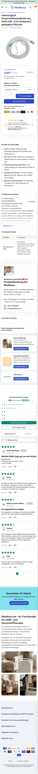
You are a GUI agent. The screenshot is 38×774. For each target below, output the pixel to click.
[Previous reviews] (5, 125)
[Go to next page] (24, 573)
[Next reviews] (32, 125)
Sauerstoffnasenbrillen (21, 356)
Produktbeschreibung (9, 194)
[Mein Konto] (30, 7)
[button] (19, 124)
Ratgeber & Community (10, 732)
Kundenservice (7, 708)
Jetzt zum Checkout (19, 101)
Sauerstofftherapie (19, 338)
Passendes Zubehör (9, 318)
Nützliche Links (7, 738)
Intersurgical (17, 374)
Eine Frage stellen (19, 427)
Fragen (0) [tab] (27, 434)
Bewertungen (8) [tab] (10, 434)
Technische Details (8, 232)
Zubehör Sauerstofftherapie (16, 12)
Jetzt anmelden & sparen (19, 603)
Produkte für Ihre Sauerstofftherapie (14, 720)
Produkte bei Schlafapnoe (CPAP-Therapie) (17, 714)
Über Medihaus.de (8, 726)
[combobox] (6, 7)
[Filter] (3, 440)
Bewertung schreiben (19, 423)
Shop (3, 12)
